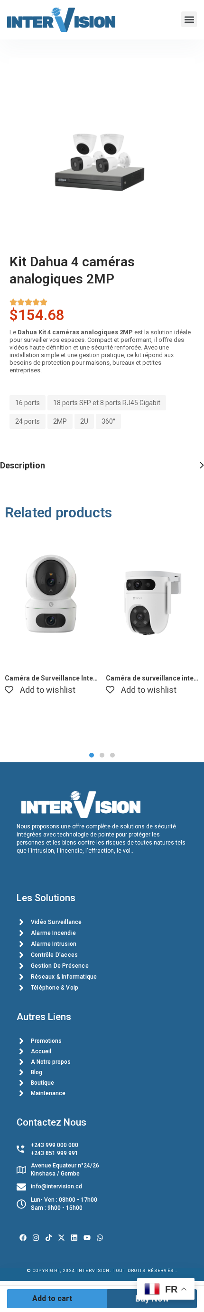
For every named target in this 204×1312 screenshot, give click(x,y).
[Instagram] (35, 1237)
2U (84, 421)
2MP (60, 421)
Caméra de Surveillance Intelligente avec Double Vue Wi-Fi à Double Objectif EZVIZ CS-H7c (51, 678)
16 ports (27, 403)
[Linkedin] (74, 1237)
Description (22, 465)
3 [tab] (112, 755)
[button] (189, 19)
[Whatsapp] (99, 1237)
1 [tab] (91, 755)
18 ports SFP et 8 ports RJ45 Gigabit (106, 403)
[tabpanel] (51, 615)
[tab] (102, 465)
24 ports (27, 421)
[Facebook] (23, 1237)
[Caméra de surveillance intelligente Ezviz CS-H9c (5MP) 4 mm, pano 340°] (152, 597)
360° (108, 421)
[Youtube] (87, 1237)
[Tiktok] (48, 1237)
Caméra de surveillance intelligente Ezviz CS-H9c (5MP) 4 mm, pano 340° (152, 678)
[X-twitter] (61, 1237)
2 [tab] (102, 755)
